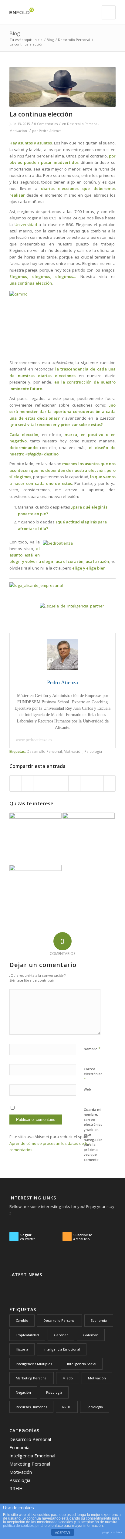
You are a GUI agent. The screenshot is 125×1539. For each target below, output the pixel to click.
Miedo (67, 1378)
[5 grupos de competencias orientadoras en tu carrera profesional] (88, 839)
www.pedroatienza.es (34, 740)
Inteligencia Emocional (61, 1349)
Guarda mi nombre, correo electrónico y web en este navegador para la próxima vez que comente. (93, 1134)
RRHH (66, 1407)
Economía (99, 1320)
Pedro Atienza (50, 131)
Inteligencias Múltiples (34, 1363)
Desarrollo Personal (74, 39)
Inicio (38, 39)
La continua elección (41, 114)
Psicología (93, 751)
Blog (14, 33)
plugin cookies (112, 1532)
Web (87, 1089)
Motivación (18, 131)
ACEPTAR (62, 1532)
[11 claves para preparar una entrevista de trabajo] (35, 839)
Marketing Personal (31, 1378)
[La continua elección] (62, 87)
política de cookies (18, 1526)
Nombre (92, 1048)
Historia (22, 1349)
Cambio (22, 1320)
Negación (23, 1392)
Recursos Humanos (31, 1407)
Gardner (61, 1335)
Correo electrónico (93, 1074)
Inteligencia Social (81, 1363)
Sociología (94, 1407)
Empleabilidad (27, 1335)
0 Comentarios (46, 124)
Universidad (26, 224)
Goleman (90, 1335)
